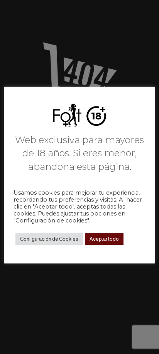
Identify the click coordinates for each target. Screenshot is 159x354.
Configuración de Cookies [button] (49, 239)
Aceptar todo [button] (104, 239)
